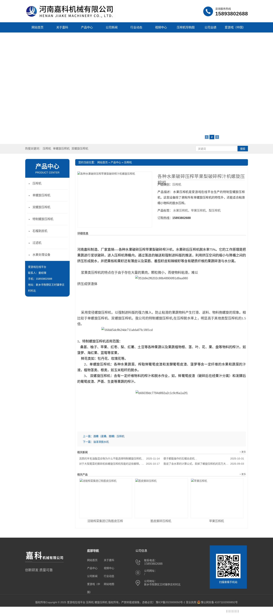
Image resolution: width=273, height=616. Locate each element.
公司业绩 (210, 27)
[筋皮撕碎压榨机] (161, 498)
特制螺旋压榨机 (42, 219)
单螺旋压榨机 (61, 148)
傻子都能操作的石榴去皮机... (203, 458)
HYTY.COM (146, 611)
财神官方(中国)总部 (59, 611)
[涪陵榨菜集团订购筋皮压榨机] (105, 498)
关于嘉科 (62, 27)
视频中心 (161, 27)
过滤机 (36, 242)
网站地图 (109, 584)
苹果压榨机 (216, 521)
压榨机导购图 (186, 27)
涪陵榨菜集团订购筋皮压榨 (105, 521)
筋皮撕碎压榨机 (160, 521)
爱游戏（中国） (235, 27)
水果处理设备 (41, 254)
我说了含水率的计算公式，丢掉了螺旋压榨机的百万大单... (203, 463)
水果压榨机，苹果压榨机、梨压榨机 (197, 210)
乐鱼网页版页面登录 (84, 611)
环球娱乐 (40, 611)
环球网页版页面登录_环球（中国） (118, 611)
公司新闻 (112, 27)
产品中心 (87, 27)
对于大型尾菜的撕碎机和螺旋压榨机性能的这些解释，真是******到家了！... (119, 463)
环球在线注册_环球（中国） (17, 611)
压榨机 (47, 148)
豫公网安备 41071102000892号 (219, 602)
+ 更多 (243, 452)
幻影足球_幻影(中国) (201, 611)
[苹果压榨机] (217, 498)
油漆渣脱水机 (101, 441)
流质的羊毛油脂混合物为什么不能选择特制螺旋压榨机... (119, 458)
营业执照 (191, 602)
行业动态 (136, 27)
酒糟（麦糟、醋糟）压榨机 (108, 436)
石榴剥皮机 (39, 231)
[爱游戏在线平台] (70, 17)
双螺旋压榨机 (80, 148)
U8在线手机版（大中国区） (171, 611)
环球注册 (220, 611)
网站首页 (37, 27)
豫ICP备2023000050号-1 (170, 602)
